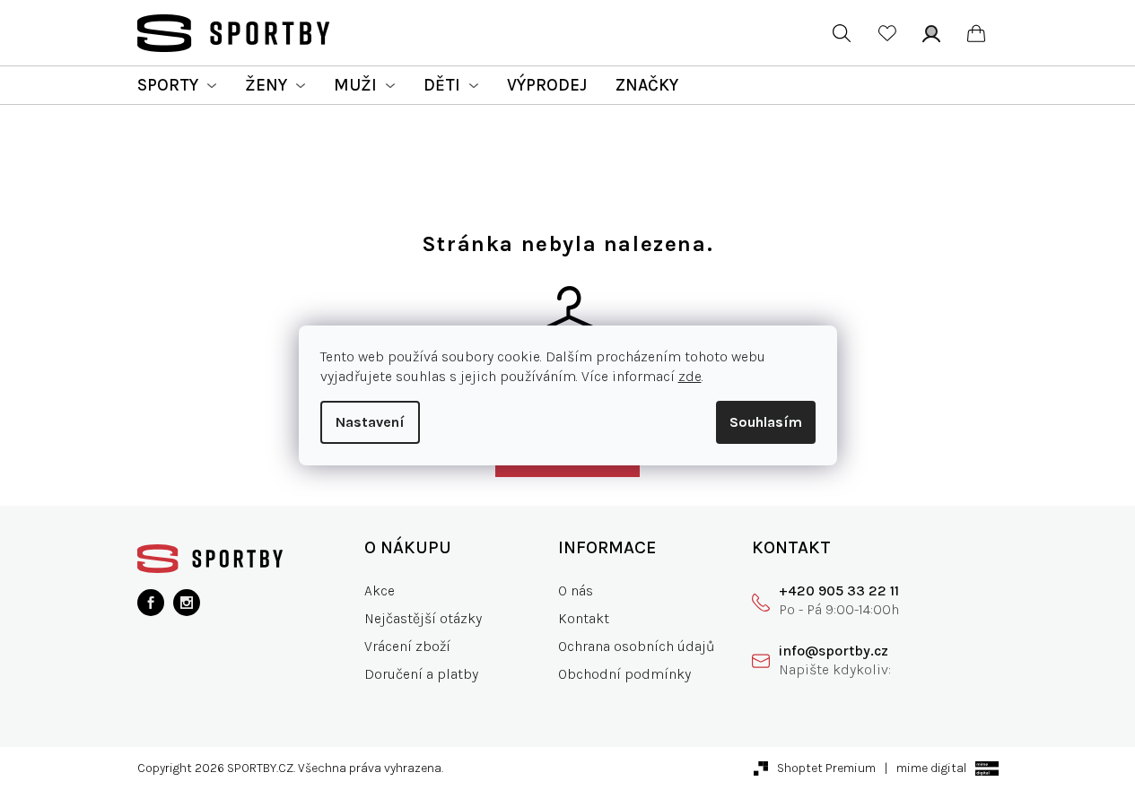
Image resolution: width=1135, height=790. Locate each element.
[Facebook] (150, 602)
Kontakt (583, 618)
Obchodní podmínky (624, 673)
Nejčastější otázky (423, 618)
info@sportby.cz (833, 650)
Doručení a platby (421, 673)
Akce (379, 590)
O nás (575, 590)
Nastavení (370, 421)
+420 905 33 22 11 (839, 590)
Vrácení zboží (407, 646)
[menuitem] (177, 85)
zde (690, 376)
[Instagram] (186, 602)
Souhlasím (765, 421)
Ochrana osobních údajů (636, 646)
